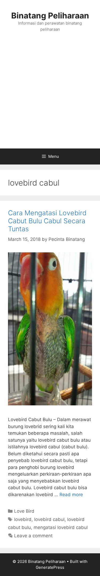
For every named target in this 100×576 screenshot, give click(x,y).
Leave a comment (33, 535)
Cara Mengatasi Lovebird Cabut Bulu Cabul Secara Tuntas (47, 221)
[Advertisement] (50, 96)
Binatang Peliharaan (50, 15)
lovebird (22, 519)
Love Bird (24, 511)
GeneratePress (50, 567)
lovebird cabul (49, 519)
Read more (71, 494)
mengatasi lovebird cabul (61, 527)
